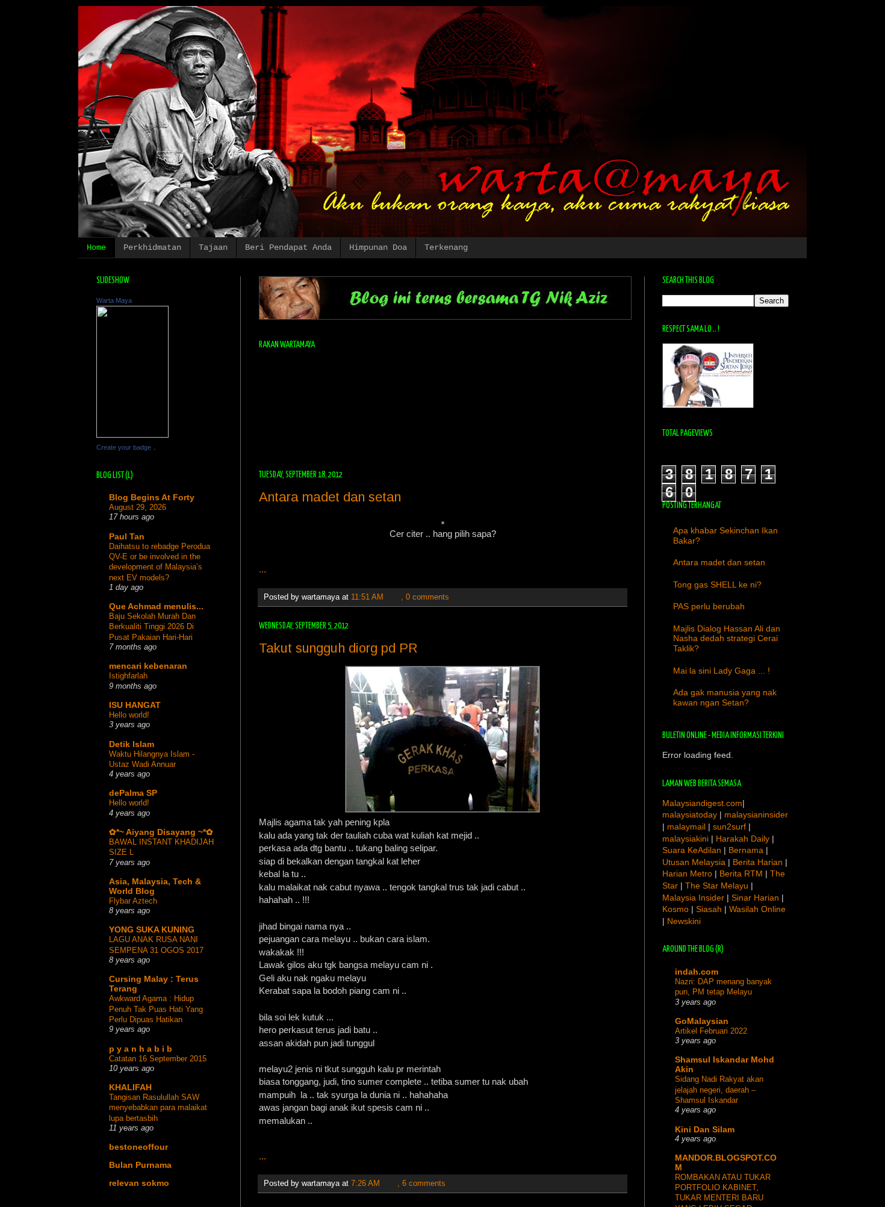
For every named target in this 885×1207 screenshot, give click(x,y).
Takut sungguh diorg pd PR (338, 648)
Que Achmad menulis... (156, 606)
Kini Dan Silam (704, 1129)
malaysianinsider (756, 814)
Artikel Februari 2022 (711, 1030)
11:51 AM (367, 597)
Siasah (709, 909)
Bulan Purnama (140, 1165)
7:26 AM (365, 1183)
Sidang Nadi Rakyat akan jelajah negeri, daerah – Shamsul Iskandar (719, 1090)
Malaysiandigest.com (702, 803)
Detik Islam (131, 744)
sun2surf (729, 826)
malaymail (687, 826)
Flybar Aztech (133, 900)
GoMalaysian (701, 1021)
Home (96, 247)
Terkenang (446, 247)
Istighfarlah (128, 675)
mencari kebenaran (148, 666)
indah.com (696, 971)
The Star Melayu (716, 885)
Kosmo (675, 909)
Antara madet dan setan (330, 496)
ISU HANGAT (135, 705)
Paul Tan (126, 536)
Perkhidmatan (152, 247)
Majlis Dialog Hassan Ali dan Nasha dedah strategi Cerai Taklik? (726, 639)
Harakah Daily (742, 838)
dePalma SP (133, 793)
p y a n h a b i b (140, 1048)
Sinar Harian (755, 897)
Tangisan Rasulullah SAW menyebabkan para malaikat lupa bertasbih (158, 1108)
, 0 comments (425, 597)
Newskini (684, 921)
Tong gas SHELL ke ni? (717, 584)
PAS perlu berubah (709, 606)
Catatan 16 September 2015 (157, 1058)
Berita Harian (758, 862)
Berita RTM (741, 873)
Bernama (745, 850)
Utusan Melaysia (693, 862)
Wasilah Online (757, 909)
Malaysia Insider (693, 897)
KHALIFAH (130, 1087)
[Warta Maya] (132, 434)
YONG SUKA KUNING (151, 929)
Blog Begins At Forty (151, 497)
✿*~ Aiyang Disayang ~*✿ (161, 832)
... (262, 569)
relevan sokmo (139, 1183)
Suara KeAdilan (691, 850)
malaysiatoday (689, 814)
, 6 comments (421, 1183)
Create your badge (123, 447)
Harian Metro (687, 873)
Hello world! (129, 714)
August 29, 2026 (137, 507)
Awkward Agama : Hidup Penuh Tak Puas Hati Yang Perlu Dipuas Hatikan (156, 1009)
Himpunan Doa (378, 247)
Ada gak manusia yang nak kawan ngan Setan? (725, 697)
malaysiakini (685, 838)
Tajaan (213, 247)
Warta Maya (114, 300)
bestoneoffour (138, 1147)
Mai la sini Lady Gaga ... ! (721, 670)
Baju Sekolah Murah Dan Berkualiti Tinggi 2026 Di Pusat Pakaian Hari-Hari (152, 627)
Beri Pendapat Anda (288, 247)
